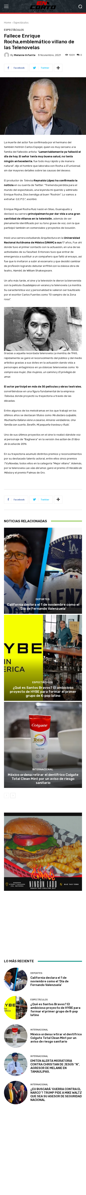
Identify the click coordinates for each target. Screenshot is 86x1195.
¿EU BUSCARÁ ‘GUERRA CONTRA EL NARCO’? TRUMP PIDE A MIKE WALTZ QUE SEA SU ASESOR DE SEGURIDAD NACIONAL (56, 1094)
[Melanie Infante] (7, 55)
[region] (43, 882)
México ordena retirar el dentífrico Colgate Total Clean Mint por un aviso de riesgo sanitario (43, 779)
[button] (80, 6)
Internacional (42, 769)
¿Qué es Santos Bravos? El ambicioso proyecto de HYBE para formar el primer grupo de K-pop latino (43, 692)
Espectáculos (21, 22)
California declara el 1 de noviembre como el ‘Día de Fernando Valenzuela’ (43, 607)
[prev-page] (6, 795)
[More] (58, 68)
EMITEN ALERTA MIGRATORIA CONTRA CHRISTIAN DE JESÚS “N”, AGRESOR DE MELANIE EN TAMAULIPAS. (55, 1066)
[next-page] (12, 795)
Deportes (43, 599)
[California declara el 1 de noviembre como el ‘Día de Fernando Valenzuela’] (43, 571)
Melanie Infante (24, 55)
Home (7, 22)
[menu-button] (6, 6)
